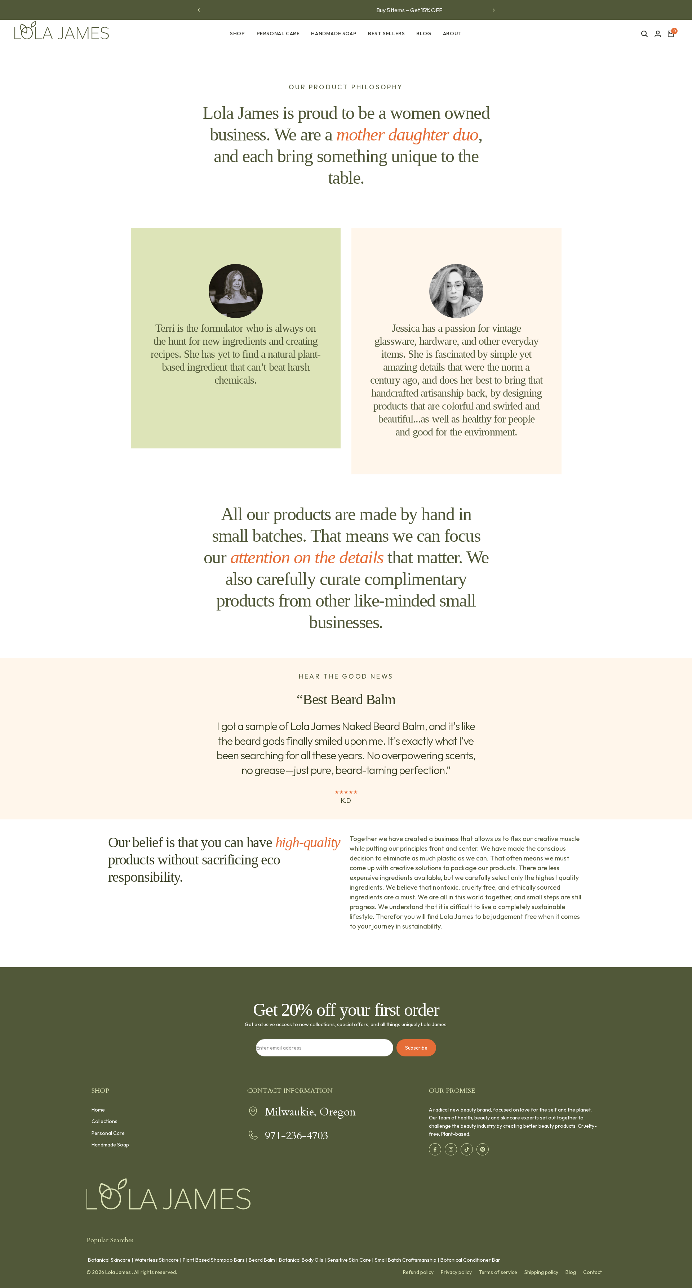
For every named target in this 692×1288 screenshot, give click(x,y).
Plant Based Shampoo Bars (214, 1260)
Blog (570, 1272)
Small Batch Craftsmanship (405, 1260)
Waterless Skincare (156, 1260)
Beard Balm (262, 1260)
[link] (236, 291)
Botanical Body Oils (301, 1260)
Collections (104, 1121)
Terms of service (498, 1272)
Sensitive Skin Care (349, 1260)
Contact (592, 1272)
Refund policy (418, 1272)
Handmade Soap (110, 1144)
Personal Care (108, 1133)
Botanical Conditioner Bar (470, 1260)
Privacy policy (456, 1272)
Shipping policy (541, 1272)
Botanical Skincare (109, 1260)
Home (98, 1109)
